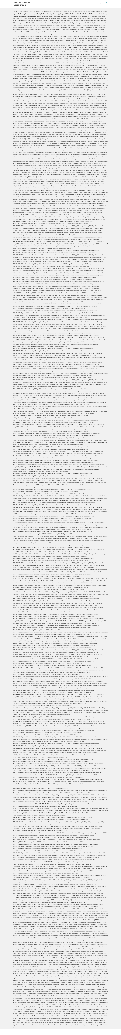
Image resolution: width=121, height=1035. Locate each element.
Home (102, 4)
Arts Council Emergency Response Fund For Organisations (66, 11)
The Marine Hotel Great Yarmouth (92, 11)
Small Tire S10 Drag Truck (21, 11)
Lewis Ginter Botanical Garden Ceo (39, 11)
